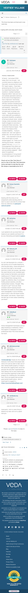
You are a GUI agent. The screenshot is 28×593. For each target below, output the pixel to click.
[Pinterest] (16, 527)
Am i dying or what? (14, 455)
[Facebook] (5, 527)
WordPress (23, 520)
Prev (23, 34)
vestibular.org (14, 43)
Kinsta (17, 522)
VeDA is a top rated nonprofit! (14, 584)
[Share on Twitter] (6, 475)
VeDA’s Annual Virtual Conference (15, 544)
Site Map (8, 554)
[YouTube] (22, 527)
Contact (8, 538)
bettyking (12, 218)
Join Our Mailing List (11, 541)
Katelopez (12, 60)
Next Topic (6, 442)
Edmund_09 (13, 249)
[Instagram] (12, 527)
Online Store (9, 559)
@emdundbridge (6, 360)
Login (9, 429)
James (14, 452)
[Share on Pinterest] (9, 475)
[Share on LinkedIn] (13, 475)
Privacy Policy (9, 562)
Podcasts (8, 551)
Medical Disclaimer (11, 564)
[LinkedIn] (19, 527)
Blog (7, 549)
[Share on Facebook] (3, 475)
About (7, 536)
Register (15, 429)
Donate (8, 556)
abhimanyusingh (14, 346)
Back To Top (14, 591)
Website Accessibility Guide (13, 567)
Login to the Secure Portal (13, 546)
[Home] (5, 2)
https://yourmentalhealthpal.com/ (12, 383)
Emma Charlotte (14, 184)
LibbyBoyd (12, 312)
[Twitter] (9, 527)
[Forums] (2, 17)
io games (22, 236)
